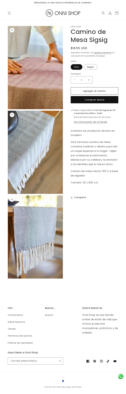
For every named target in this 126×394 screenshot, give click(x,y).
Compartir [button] (80, 197)
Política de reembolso (20, 342)
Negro (90, 67)
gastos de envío (103, 52)
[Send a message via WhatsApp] (120, 376)
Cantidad (76, 73)
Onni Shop (56, 387)
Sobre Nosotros (16, 321)
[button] (9, 13)
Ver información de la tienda (90, 121)
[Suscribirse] (59, 361)
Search (49, 315)
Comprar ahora (94, 99)
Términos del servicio (20, 335)
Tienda (12, 328)
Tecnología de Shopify (72, 387)
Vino (76, 67)
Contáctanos (15, 315)
